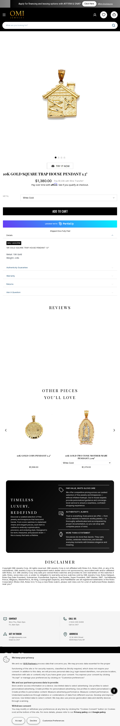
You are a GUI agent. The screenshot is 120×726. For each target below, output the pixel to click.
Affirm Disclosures (100, 4)
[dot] (55, 157)
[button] (114, 690)
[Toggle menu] (4, 15)
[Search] (113, 25)
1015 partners (30, 663)
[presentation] (6, 430)
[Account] (95, 15)
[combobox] (60, 25)
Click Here (84, 3)
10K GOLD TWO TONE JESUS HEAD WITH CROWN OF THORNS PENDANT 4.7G (86, 457)
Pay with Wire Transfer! (68, 181)
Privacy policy (81, 712)
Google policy (99, 712)
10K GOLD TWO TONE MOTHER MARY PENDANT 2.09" (34, 457)
